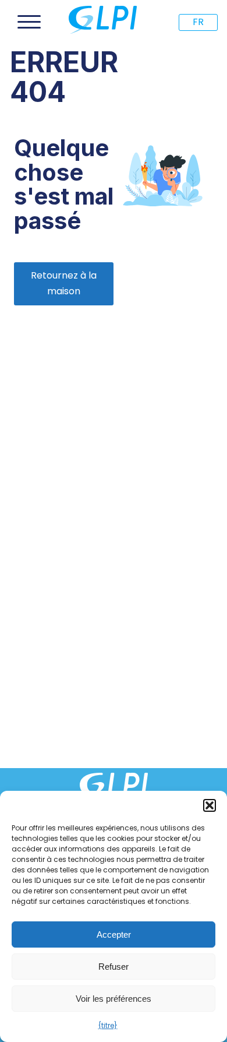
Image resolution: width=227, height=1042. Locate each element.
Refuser (113, 966)
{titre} (108, 1025)
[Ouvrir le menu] (29, 22)
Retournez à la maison (64, 283)
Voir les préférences (113, 999)
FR (198, 22)
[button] (209, 805)
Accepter (114, 934)
